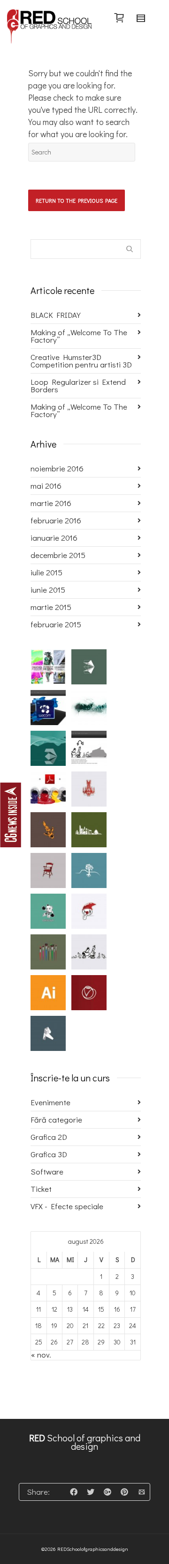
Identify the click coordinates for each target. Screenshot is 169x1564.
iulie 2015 (46, 572)
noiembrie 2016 (57, 468)
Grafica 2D (49, 1136)
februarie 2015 (56, 624)
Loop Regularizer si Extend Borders (78, 385)
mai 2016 (46, 485)
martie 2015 (51, 607)
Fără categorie (56, 1119)
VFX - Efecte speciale (67, 1206)
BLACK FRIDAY (56, 314)
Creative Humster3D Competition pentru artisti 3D (81, 361)
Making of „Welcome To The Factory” (79, 336)
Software (47, 1171)
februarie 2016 (56, 520)
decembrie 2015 (58, 555)
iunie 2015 (48, 589)
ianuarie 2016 (54, 537)
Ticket (41, 1188)
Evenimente (50, 1102)
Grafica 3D (49, 1154)
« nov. (41, 1354)
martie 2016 (51, 503)
